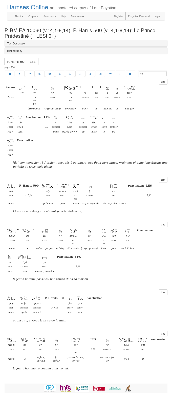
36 (100, 73)
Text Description (16, 43)
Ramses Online (61, 6)
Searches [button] (49, 16)
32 (60, 73)
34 (80, 73)
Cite (163, 81)
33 (70, 73)
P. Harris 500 (16, 61)
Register (118, 16)
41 (120, 73)
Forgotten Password (139, 16)
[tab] (86, 43)
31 (50, 73)
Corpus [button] (32, 16)
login (157, 16)
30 (39, 73)
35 (90, 73)
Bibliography (14, 51)
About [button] (18, 16)
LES (33, 61)
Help (63, 16)
